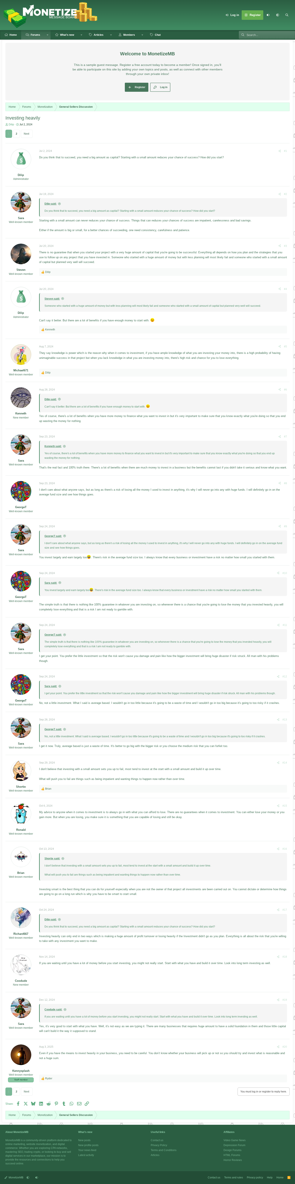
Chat (158, 34)
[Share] (279, 151)
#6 (285, 389)
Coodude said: (53, 1009)
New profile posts (88, 1145)
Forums (35, 34)
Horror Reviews (233, 1160)
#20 (284, 1046)
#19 (284, 999)
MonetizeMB (15, 1177)
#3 (285, 245)
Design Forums (232, 1150)
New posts (84, 1140)
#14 (284, 762)
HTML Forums (232, 1155)
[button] (277, 15)
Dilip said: (50, 203)
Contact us (157, 1140)
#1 (285, 150)
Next (26, 133)
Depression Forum (234, 1145)
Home (13, 34)
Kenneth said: (53, 446)
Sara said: (50, 582)
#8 (285, 483)
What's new (67, 34)
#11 (285, 625)
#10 (284, 573)
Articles (98, 34)
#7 (285, 436)
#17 (284, 909)
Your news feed (87, 1150)
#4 (285, 289)
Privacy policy (255, 1177)
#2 (285, 194)
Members (129, 34)
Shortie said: (52, 858)
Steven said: (52, 298)
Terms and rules (233, 1177)
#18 (284, 956)
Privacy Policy (159, 1145)
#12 (284, 676)
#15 (284, 805)
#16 (284, 848)
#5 (285, 346)
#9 (285, 526)
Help (270, 1177)
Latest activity (86, 1155)
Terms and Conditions (163, 1150)
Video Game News (235, 1140)
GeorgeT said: (53, 536)
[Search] (287, 15)
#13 (284, 719)
